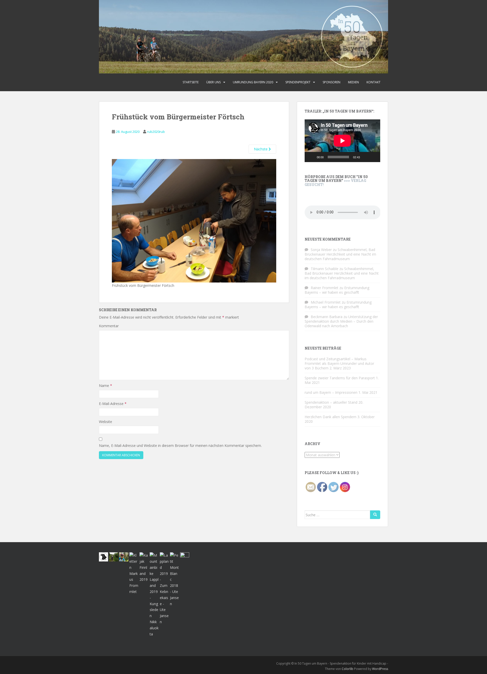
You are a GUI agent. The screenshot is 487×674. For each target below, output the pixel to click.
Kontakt (373, 82)
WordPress (380, 669)
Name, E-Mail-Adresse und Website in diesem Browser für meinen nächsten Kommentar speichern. (180, 445)
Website (105, 421)
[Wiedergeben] (311, 157)
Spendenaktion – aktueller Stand (331, 402)
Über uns (213, 82)
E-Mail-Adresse (113, 403)
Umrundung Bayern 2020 (253, 82)
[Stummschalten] (365, 157)
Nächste (261, 149)
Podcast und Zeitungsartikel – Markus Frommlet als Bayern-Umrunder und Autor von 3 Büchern (339, 363)
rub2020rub (156, 131)
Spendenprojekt (297, 82)
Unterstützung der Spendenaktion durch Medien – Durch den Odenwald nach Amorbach (341, 321)
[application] (342, 140)
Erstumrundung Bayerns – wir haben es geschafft (337, 290)
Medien (353, 82)
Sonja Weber (321, 249)
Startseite (191, 82)
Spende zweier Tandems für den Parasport (340, 377)
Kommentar (109, 325)
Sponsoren (331, 82)
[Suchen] (375, 514)
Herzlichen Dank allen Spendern (330, 416)
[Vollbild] (373, 157)
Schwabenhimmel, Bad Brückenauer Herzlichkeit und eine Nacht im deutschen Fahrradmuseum (340, 254)
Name (105, 385)
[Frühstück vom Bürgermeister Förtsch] (194, 220)
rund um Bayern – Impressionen (331, 392)
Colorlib (347, 669)
